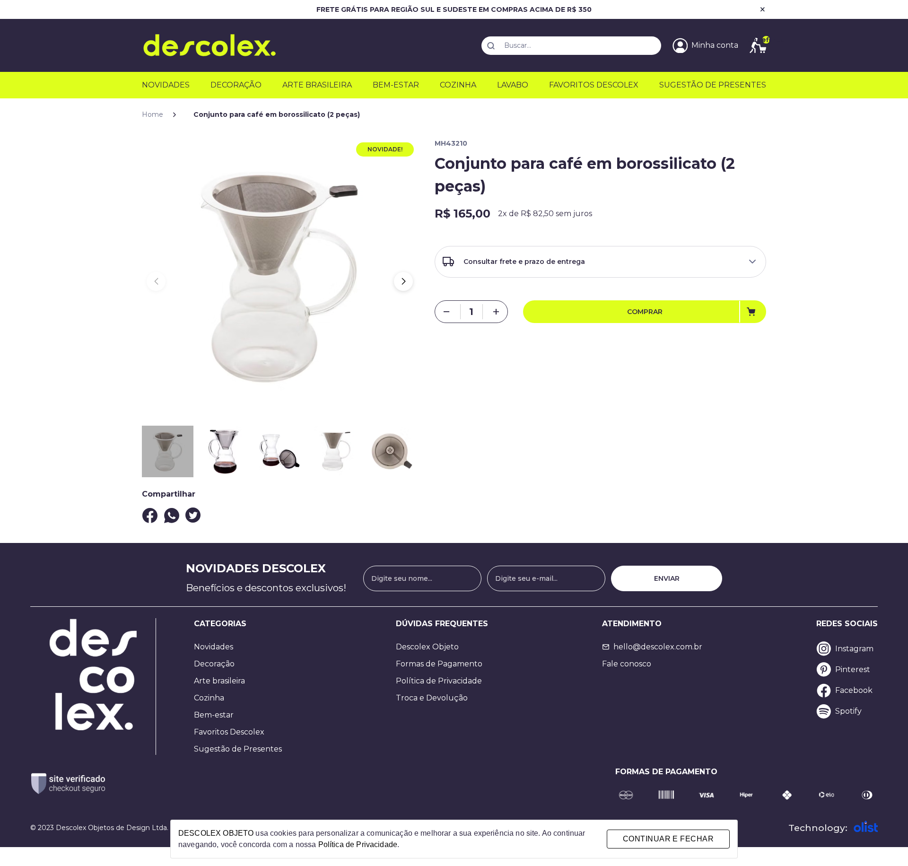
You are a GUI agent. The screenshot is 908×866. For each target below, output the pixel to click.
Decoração (236, 84)
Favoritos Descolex (593, 84)
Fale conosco (626, 663)
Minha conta (714, 45)
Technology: (817, 827)
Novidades (166, 84)
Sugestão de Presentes (238, 748)
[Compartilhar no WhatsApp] (172, 515)
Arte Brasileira (317, 84)
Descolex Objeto (427, 646)
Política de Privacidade (439, 680)
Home (152, 114)
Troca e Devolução (432, 697)
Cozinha (458, 84)
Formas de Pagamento (439, 663)
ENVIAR (667, 578)
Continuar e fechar (668, 839)
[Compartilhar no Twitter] (193, 515)
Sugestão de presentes (712, 84)
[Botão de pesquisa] (491, 46)
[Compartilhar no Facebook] (150, 515)
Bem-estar (396, 84)
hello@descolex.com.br (657, 646)
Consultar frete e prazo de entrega (524, 261)
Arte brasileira (219, 680)
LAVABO (512, 84)
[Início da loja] (209, 45)
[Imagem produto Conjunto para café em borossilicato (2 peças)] (280, 276)
